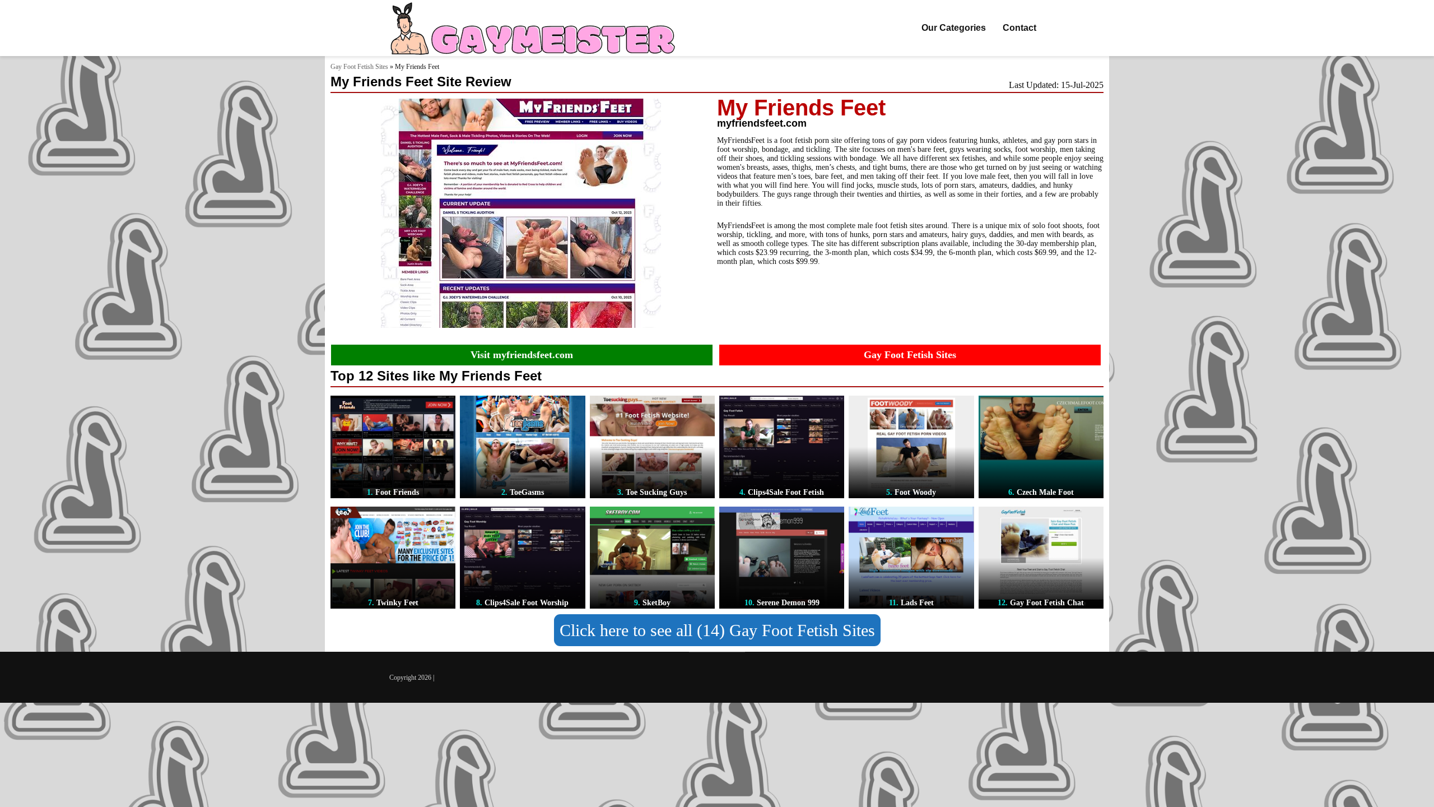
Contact (1019, 28)
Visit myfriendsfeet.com (522, 354)
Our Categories (953, 28)
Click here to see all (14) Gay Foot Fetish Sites (717, 630)
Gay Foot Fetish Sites (359, 67)
